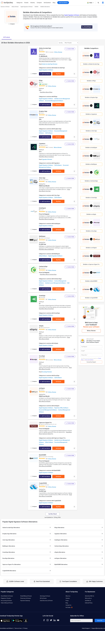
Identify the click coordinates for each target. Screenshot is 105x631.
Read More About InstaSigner (46, 219)
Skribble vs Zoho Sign (91, 131)
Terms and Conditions (89, 359)
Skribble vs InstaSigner (91, 147)
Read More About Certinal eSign (48, 274)
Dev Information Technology (46, 456)
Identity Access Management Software (55, 283)
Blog (54, 2)
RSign (40, 80)
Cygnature (42, 143)
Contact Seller (70, 48)
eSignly (41, 326)
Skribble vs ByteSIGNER (91, 281)
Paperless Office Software (61, 408)
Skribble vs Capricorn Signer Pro (91, 264)
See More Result (52, 514)
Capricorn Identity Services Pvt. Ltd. (48, 424)
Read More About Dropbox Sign (47, 124)
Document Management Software (54, 100)
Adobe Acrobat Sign (45, 48)
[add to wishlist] (36, 48)
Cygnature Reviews (47, 159)
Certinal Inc (43, 268)
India (90, 2)
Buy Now (58, 73)
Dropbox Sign (43, 111)
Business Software (5, 6)
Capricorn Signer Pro (45, 422)
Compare (39, 2)
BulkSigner (42, 236)
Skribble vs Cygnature (91, 114)
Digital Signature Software (27, 6)
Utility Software (15, 6)
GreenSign (42, 295)
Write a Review (58, 52)
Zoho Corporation (44, 179)
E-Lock (41, 209)
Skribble (36, 6)
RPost (41, 82)
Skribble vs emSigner (91, 247)
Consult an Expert (91, 362)
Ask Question (47, 2)
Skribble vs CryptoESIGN (91, 297)
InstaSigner (42, 208)
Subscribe (99, 620)
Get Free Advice (45, 73)
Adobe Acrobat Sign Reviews (49, 64)
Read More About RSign (46, 92)
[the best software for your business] (7, 3)
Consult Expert (87, 27)
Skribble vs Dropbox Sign (91, 97)
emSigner (42, 388)
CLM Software (48, 133)
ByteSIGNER (42, 455)
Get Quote (58, 104)
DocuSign (42, 356)
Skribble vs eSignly (91, 214)
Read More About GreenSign (46, 308)
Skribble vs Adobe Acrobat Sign (91, 64)
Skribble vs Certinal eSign (91, 181)
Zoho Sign (42, 178)
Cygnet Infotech (44, 145)
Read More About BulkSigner (46, 249)
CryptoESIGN (43, 483)
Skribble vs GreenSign (91, 197)
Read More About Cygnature (46, 156)
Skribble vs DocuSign (91, 231)
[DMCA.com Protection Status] (26, 622)
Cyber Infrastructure (45, 327)
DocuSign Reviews (47, 371)
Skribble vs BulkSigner (91, 164)
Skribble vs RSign (91, 80)
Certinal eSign (43, 266)
